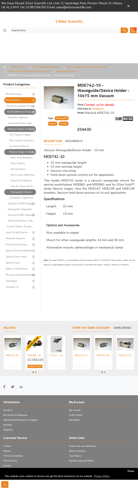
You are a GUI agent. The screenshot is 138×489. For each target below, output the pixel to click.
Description (53, 141)
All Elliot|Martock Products (46, 66)
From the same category (91, 328)
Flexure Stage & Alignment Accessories (29, 71)
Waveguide (61, 118)
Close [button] (131, 471)
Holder (63, 123)
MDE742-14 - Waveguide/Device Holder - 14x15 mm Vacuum (82, 355)
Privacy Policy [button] (102, 476)
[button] (33, 372)
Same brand (122, 328)
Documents (74, 141)
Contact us (98, 108)
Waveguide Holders (66, 71)
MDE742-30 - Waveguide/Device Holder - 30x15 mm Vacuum (13, 355)
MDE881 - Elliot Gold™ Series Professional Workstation (35, 355)
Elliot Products (19, 66)
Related (9, 328)
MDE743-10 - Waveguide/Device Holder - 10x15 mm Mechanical (126, 355)
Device (52, 123)
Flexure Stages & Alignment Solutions (86, 66)
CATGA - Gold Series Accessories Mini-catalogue (57, 355)
